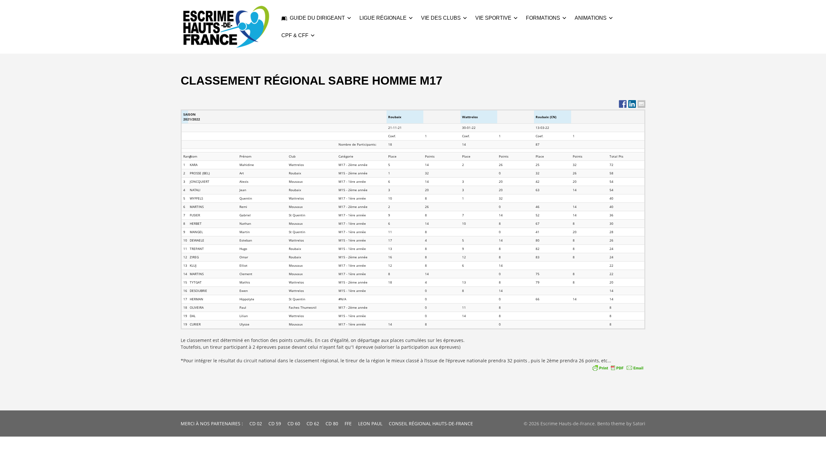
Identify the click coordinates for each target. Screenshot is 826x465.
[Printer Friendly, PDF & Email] (617, 368)
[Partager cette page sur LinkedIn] (632, 104)
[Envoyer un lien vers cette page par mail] (641, 104)
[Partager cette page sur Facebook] (623, 104)
